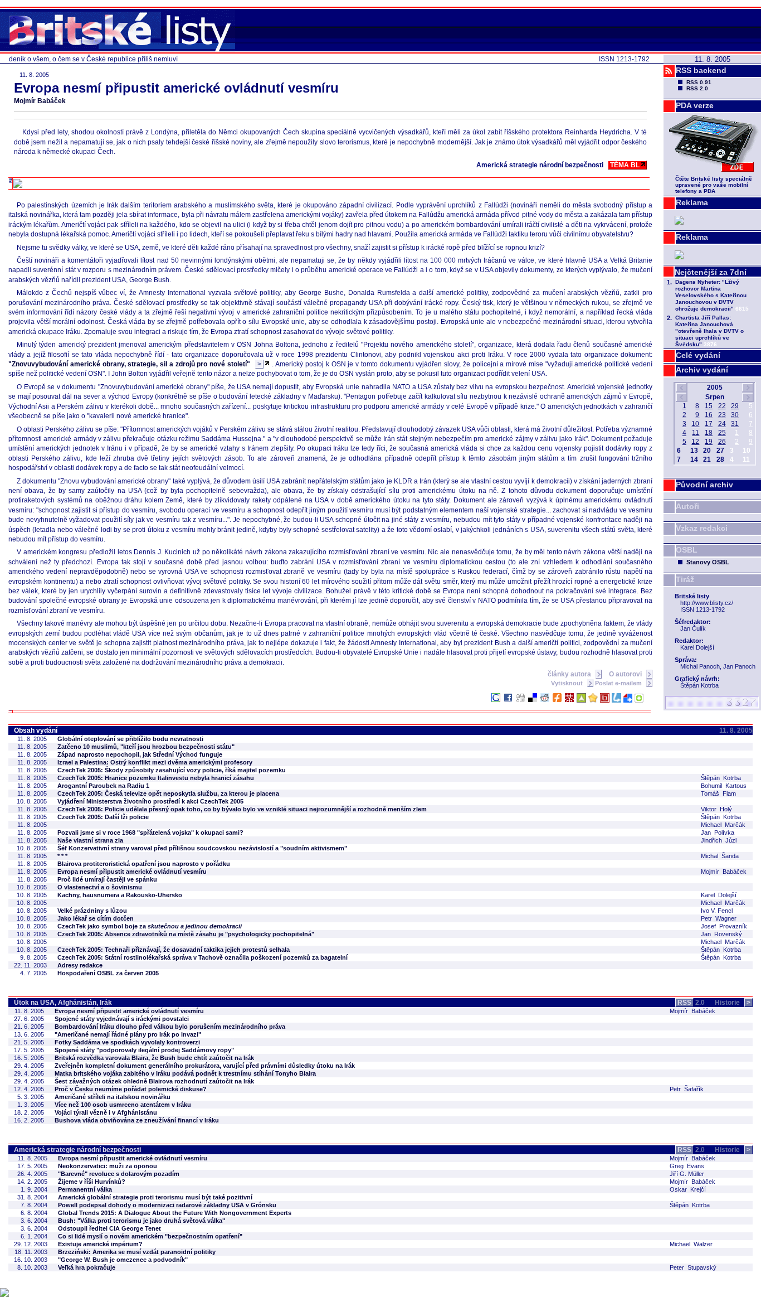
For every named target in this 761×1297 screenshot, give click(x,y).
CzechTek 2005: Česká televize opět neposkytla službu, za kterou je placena (168, 793)
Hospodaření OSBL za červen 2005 (108, 973)
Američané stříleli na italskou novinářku (112, 1096)
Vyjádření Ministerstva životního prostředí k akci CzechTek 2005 (150, 801)
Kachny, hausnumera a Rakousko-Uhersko (119, 895)
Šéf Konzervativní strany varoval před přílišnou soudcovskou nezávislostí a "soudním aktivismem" (202, 848)
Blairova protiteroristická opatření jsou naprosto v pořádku (143, 863)
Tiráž (685, 579)
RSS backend (701, 70)
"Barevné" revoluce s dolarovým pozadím (118, 1173)
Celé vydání (698, 355)
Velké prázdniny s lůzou (92, 910)
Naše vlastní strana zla (90, 840)
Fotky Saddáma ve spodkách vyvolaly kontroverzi (127, 1042)
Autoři (687, 506)
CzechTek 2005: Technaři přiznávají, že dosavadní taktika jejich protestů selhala (173, 949)
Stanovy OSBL (707, 562)
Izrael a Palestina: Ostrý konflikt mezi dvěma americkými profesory (154, 762)
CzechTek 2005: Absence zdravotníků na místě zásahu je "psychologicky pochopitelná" (185, 934)
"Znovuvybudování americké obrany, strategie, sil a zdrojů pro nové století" (134, 364)
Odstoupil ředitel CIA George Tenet (109, 1228)
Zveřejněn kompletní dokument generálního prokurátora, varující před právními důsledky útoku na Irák (205, 1065)
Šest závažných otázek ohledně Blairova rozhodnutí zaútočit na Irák (154, 1081)
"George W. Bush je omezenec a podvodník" (123, 1259)
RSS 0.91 (698, 82)
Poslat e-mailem (619, 683)
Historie (732, 1002)
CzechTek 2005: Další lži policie (103, 817)
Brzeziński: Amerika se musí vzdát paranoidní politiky (137, 1251)
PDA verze (695, 105)
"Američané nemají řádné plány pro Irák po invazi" (128, 1034)
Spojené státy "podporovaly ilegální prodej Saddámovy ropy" (144, 1050)
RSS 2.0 (697, 88)
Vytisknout (567, 683)
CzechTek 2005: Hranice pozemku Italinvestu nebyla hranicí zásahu (155, 778)
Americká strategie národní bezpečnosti (77, 1150)
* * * (62, 856)
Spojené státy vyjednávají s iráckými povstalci (122, 1018)
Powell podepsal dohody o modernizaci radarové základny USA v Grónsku (167, 1205)
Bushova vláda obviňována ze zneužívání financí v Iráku (137, 1120)
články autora (570, 674)
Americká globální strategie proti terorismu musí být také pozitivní (155, 1197)
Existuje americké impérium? (100, 1244)
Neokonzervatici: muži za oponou (107, 1166)
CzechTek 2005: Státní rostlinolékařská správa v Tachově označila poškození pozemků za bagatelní (202, 957)
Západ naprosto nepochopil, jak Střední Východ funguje (139, 754)
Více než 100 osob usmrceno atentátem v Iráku (123, 1104)
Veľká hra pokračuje (86, 1267)
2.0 (691, 1002)
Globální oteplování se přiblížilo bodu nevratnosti (130, 738)
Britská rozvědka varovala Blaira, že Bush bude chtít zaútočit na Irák (154, 1057)
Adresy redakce (80, 965)
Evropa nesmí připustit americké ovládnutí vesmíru (132, 871)
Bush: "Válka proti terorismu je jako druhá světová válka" (141, 1220)
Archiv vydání (702, 369)
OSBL (686, 549)
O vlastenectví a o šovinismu (99, 887)
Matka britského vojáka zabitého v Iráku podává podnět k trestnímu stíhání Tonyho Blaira (185, 1073)
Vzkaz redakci (702, 528)
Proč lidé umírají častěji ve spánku (107, 879)
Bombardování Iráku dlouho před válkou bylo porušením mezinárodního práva (170, 1026)
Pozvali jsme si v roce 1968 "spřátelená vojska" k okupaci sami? (150, 832)
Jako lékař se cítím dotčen (95, 918)
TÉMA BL (625, 165)
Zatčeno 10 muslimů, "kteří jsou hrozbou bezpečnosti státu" (146, 746)
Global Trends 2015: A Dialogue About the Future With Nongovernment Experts (174, 1212)
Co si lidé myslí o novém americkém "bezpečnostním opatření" (150, 1236)
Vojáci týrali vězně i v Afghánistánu (106, 1112)
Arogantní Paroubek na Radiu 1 (103, 785)
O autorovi (626, 674)
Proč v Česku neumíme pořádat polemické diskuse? (131, 1089)
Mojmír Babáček (40, 101)
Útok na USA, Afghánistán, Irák (63, 1002)
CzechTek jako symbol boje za (149, 926)
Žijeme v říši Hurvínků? (91, 1181)
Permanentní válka (85, 1189)
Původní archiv (704, 484)
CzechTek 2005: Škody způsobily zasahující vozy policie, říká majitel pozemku (171, 770)
